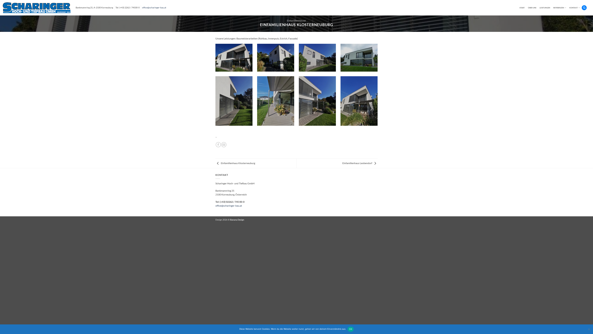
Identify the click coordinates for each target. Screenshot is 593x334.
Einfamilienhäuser (296, 20)
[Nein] (589, 330)
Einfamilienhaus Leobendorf (357, 163)
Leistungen (545, 8)
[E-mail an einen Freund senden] (223, 144)
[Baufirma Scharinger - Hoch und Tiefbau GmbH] (36, 7)
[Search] (584, 7)
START (522, 8)
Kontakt (573, 8)
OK (350, 329)
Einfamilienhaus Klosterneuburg (237, 163)
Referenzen (558, 8)
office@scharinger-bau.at (154, 7)
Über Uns (532, 8)
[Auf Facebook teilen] (218, 144)
